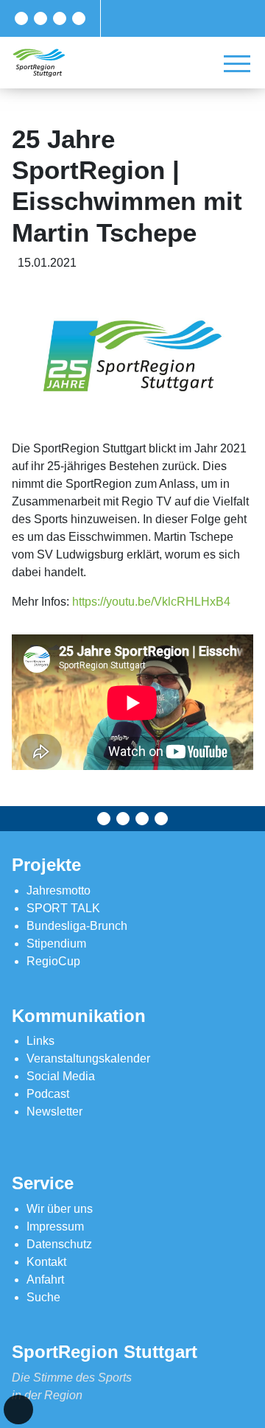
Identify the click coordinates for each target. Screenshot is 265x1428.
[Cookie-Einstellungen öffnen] (18, 1409)
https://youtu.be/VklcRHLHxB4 (151, 601)
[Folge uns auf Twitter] (40, 18)
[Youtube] (78, 18)
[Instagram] (59, 18)
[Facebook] (21, 18)
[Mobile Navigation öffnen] (237, 63)
